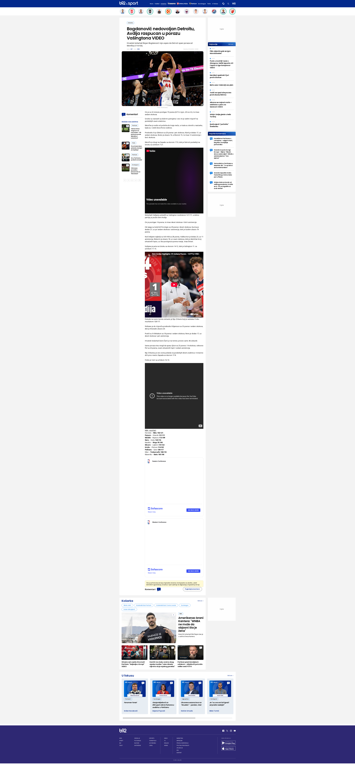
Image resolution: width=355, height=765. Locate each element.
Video (166, 738)
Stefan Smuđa (187, 711)
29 (127, 126)
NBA (180, 614)
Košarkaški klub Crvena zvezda (166, 605)
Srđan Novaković (131, 711)
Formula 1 (128, 699)
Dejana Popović (158, 711)
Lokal (151, 745)
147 (211, 182)
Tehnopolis (152, 740)
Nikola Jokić (127, 605)
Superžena (137, 745)
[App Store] (228, 748)
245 (211, 163)
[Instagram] (231, 731)
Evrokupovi (135, 165)
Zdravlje (137, 738)
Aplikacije (180, 748)
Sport (121, 740)
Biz (120, 743)
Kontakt (179, 752)
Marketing (180, 738)
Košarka (163, 4)
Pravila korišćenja (183, 743)
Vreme (166, 745)
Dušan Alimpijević (129, 609)
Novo (151, 4)
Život (121, 745)
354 (211, 138)
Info (120, 738)
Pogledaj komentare (192, 589)
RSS (178, 750)
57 (127, 155)
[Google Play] (228, 743)
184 (211, 173)
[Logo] (128, 3)
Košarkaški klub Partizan (143, 605)
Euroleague (202, 4)
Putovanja (137, 740)
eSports (151, 738)
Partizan (134, 125)
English (166, 743)
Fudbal (157, 4)
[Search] (228, 3)
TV (165, 740)
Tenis (209, 4)
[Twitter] (227, 731)
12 (200, 683)
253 (211, 150)
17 (171, 683)
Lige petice (185, 699)
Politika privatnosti (183, 745)
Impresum (179, 740)
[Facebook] (223, 731)
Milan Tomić (214, 711)
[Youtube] (235, 731)
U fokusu (215, 4)
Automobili (152, 743)
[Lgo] (234, 4)
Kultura (136, 743)
